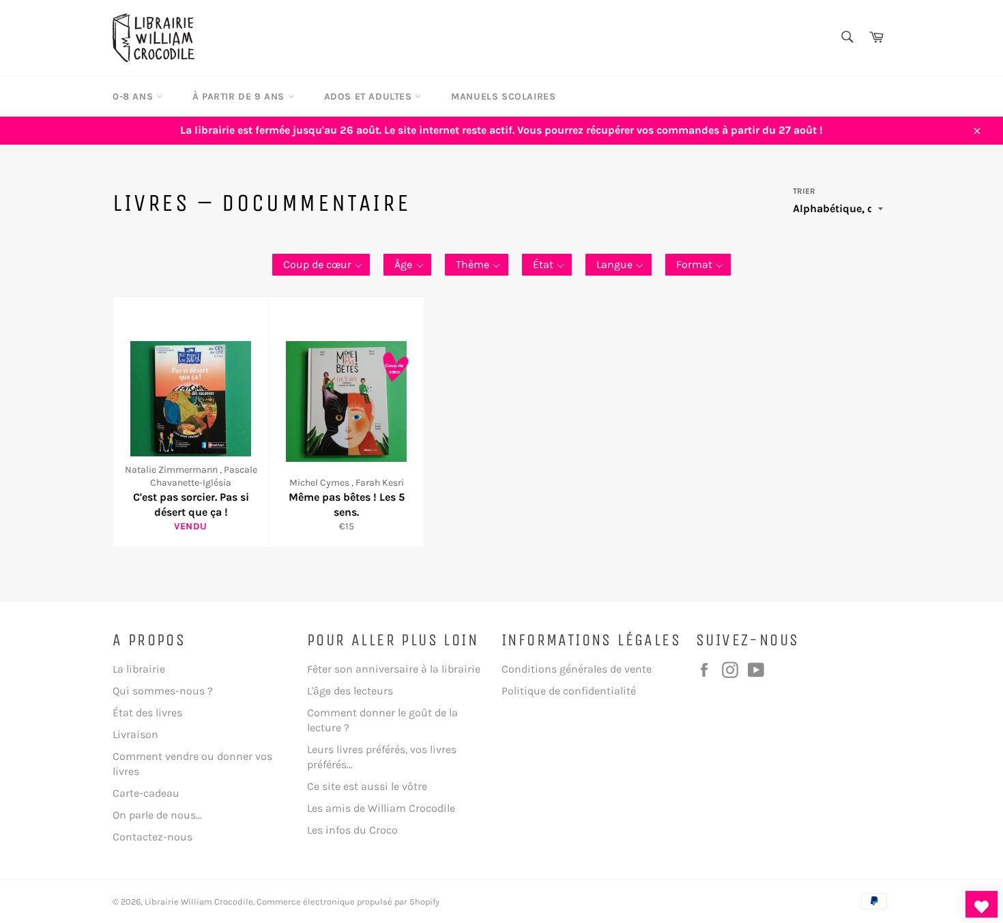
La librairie (139, 668)
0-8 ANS (134, 96)
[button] (321, 264)
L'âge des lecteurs (350, 690)
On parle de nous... (157, 814)
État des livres (147, 712)
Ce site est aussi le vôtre (367, 786)
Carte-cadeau (146, 793)
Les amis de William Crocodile (381, 808)
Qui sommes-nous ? (163, 690)
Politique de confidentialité (569, 690)
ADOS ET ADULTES (370, 96)
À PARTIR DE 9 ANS (240, 96)
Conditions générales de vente (577, 668)
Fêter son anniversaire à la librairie (393, 668)
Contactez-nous (152, 836)
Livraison (135, 734)
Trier (804, 191)
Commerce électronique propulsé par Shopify (348, 901)
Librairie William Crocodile (199, 901)
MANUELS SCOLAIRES (503, 96)
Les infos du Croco (352, 829)
